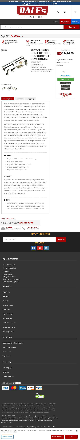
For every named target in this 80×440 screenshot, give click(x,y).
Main (8, 219)
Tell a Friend (65, 88)
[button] (40, 27)
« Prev (3, 219)
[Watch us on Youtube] (40, 248)
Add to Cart (65, 79)
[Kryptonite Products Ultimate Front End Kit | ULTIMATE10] (14, 67)
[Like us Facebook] (33, 248)
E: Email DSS (7, 271)
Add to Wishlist (65, 83)
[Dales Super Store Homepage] (32, 12)
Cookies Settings (7, 436)
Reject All (71, 436)
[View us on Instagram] (46, 248)
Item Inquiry (65, 86)
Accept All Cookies (57, 436)
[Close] (77, 431)
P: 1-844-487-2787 (9, 265)
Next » (13, 219)
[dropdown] (75, 12)
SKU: (32, 65)
